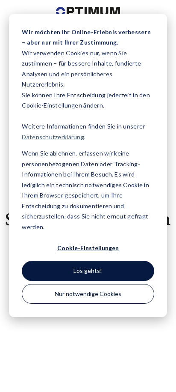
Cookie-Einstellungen (88, 247)
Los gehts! (87, 270)
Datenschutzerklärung (53, 137)
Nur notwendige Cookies (88, 293)
